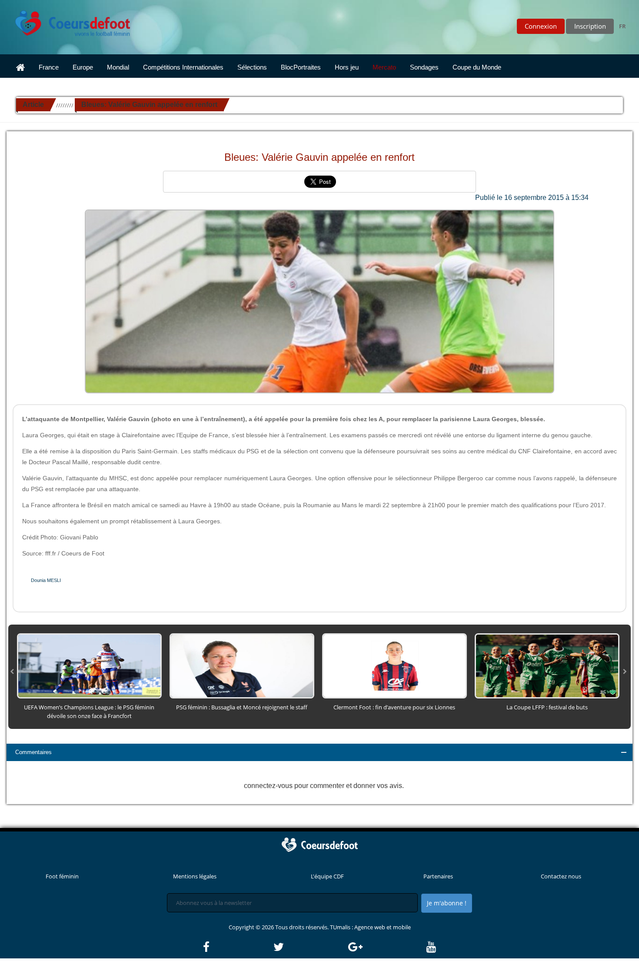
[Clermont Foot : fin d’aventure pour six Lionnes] (394, 665)
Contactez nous (561, 876)
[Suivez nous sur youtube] (431, 947)
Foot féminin (62, 876)
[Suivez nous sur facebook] (237, 947)
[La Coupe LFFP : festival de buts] (547, 665)
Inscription (590, 26)
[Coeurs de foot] (66, 21)
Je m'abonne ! (446, 903)
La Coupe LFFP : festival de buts (547, 707)
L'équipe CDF (327, 876)
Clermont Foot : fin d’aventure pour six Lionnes (394, 707)
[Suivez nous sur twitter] (309, 947)
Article (33, 104)
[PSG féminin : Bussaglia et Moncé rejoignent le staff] (242, 665)
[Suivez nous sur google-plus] (386, 947)
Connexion (541, 26)
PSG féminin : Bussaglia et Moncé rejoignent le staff (241, 707)
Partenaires (438, 876)
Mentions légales (194, 876)
